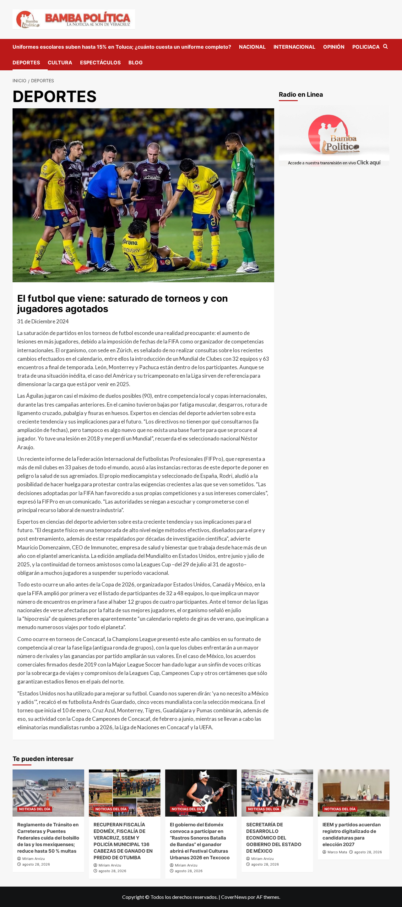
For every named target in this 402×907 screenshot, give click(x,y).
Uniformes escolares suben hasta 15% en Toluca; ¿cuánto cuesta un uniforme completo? (122, 47)
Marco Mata (337, 852)
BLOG (135, 62)
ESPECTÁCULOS (100, 62)
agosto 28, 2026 (36, 864)
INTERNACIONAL (294, 47)
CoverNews (234, 897)
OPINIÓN (334, 47)
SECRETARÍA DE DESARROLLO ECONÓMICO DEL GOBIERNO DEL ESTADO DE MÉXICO (274, 838)
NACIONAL (252, 47)
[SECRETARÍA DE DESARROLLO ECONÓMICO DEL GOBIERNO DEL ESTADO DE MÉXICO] (277, 793)
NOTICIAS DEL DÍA (34, 809)
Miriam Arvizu (33, 858)
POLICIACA (366, 47)
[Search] (385, 46)
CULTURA (60, 62)
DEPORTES (26, 62)
